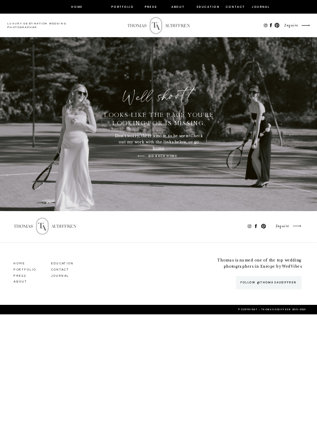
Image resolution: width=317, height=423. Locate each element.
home (158, 148)
